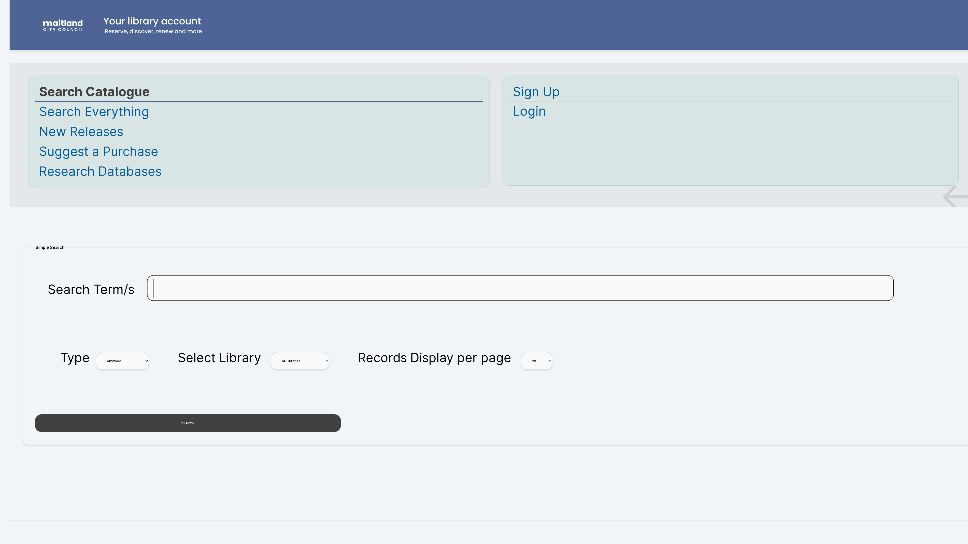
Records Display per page (434, 357)
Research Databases (100, 171)
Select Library (219, 357)
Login (529, 111)
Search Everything (94, 111)
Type (75, 357)
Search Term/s (91, 289)
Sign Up (536, 91)
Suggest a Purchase (98, 151)
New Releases (81, 131)
